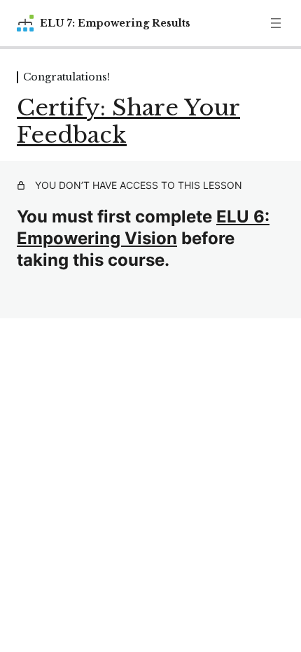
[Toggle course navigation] (275, 23)
